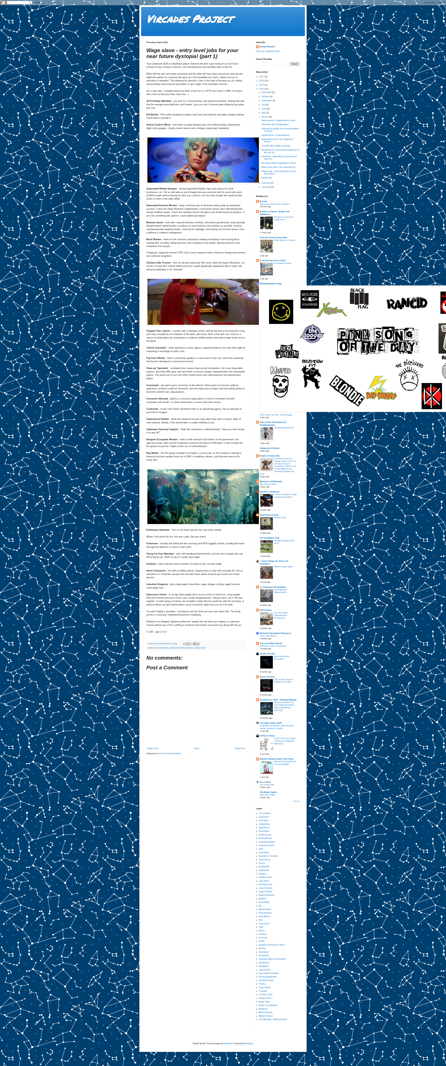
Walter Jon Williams (268, 1005)
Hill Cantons (266, 610)
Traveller (263, 991)
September (267, 100)
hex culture (265, 782)
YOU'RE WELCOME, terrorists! (275, 146)
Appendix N (264, 827)
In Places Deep (267, 736)
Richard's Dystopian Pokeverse (275, 633)
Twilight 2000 (265, 998)
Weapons (263, 1009)
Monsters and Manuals (271, 481)
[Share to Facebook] (195, 643)
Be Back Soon (280, 518)
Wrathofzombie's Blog (271, 283)
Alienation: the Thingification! (275, 124)
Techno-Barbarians (268, 977)
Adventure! (264, 817)
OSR (261, 927)
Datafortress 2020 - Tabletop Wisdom (278, 700)
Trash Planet (265, 987)
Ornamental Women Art (284, 428)
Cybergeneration (161, 648)
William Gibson (266, 1016)
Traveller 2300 (265, 994)
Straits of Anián (267, 653)
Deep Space (265, 859)
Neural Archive (267, 677)
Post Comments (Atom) (170, 753)
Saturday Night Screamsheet (272, 959)
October (266, 96)
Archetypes (264, 831)
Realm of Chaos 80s (270, 456)
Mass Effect (264, 902)
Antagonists (264, 824)
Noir (261, 920)
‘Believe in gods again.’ (283, 567)
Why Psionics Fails (268, 484)
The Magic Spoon (268, 792)
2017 (262, 76)
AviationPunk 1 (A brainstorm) (275, 135)
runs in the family (267, 785)
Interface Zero (265, 877)
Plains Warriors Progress (284, 240)
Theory (262, 984)
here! (164, 632)
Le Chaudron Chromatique (273, 587)
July (264, 105)
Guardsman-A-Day (269, 515)
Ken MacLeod (265, 884)
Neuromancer (265, 913)
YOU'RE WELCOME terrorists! (273, 1019)
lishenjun (228, 1043)
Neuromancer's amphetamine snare (278, 120)
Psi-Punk (263, 938)
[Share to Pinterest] (198, 643)
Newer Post (152, 748)
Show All (296, 801)
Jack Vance (264, 881)
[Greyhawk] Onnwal (282, 263)
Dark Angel (264, 852)
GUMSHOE (264, 866)
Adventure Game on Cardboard (273, 646)
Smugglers (264, 966)
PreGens (263, 934)
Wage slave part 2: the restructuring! (278, 167)
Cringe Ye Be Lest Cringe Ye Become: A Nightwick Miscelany (284, 741)
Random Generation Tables (272, 945)
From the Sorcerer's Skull (272, 260)
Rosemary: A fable (267, 795)
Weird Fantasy (265, 1012)
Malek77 (263, 898)
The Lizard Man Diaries (271, 643)
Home (196, 748)
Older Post (240, 748)
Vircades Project (189, 18)
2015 (262, 85)
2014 (262, 89)
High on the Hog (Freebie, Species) (275, 204)
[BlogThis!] (188, 643)
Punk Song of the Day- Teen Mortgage (276, 415)
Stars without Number (269, 973)
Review (262, 948)
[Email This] (185, 643)
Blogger (249, 1043)
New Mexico (264, 916)
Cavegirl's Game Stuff (271, 723)
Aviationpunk (265, 835)
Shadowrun (189, 648)
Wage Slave (200, 648)
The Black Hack (266, 980)
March (265, 117)
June (264, 109)
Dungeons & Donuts (270, 448)
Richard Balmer (267, 46)
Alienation (263, 820)
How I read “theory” (268, 636)
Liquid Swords (265, 891)
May (264, 113)
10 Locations (265, 813)
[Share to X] (191, 643)
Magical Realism (267, 895)
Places (262, 930)
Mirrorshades (265, 909)
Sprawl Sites (265, 970)
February (266, 183)
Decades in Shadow (268, 856)
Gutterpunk (264, 870)
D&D (261, 849)
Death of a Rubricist (269, 492)
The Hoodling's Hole (269, 538)
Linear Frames (265, 888)
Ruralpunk (264, 955)
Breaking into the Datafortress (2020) (278, 163)
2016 (262, 80)
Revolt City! (266, 178)
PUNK (262, 941)
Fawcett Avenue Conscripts (273, 237)
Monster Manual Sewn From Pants (277, 759)
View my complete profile (268, 51)
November (267, 92)
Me (260, 906)
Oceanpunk (264, 923)
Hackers (263, 874)
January (266, 187)
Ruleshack (264, 952)
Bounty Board (265, 838)
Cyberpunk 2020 (177, 648)
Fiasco (262, 863)
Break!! (263, 201)
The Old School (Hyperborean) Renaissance (280, 615)
